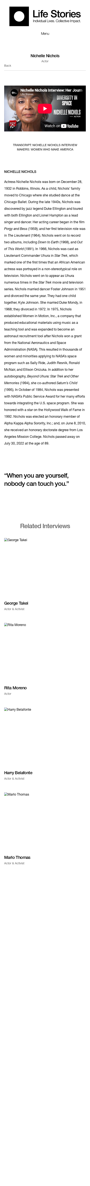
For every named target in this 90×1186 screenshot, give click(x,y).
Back (7, 66)
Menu (45, 34)
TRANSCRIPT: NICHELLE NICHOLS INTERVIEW (45, 145)
